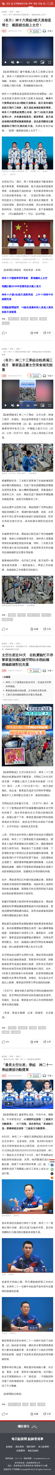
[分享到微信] (52, 1169)
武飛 (33, 1404)
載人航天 (23, 1028)
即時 (30, 4)
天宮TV (22, 615)
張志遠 (42, 1028)
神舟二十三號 (34, 615)
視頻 (35, 4)
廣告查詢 (19, 1447)
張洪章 (41, 1404)
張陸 (26, 1404)
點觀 (45, 4)
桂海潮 (43, 319)
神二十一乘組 (15, 1404)
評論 (40, 4)
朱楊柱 (34, 319)
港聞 (4, 376)
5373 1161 (18, 1458)
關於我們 (31, 1447)
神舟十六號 (14, 319)
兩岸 (4, 31)
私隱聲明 (20, 1451)
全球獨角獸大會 (21, 4)
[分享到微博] (52, 1177)
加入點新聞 (43, 1447)
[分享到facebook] (52, 1165)
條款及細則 (33, 1451)
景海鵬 (25, 319)
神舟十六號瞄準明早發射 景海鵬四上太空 (24, 278)
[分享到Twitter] (52, 1173)
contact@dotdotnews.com (42, 1458)
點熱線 (9, 1447)
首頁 (8, 4)
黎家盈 (12, 615)
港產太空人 (8, 619)
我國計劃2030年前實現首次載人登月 (21, 286)
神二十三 (46, 615)
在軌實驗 (16, 1032)
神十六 (6, 323)
